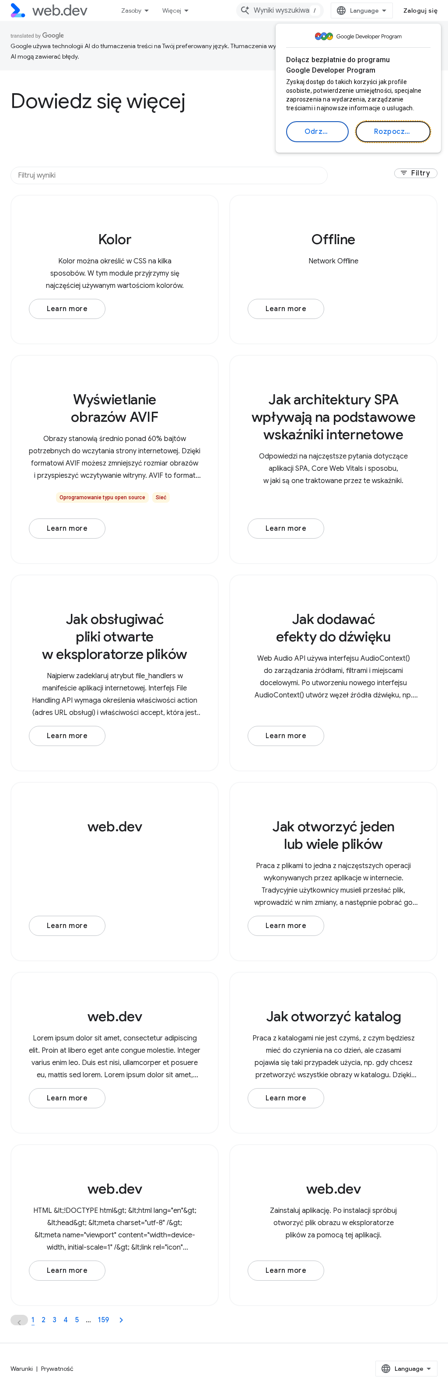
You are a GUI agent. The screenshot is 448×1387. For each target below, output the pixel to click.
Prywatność (57, 1368)
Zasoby (131, 10)
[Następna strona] (121, 1320)
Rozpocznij (393, 131)
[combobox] (280, 10)
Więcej (171, 10)
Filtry (415, 173)
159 (103, 1320)
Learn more (67, 309)
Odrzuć (317, 131)
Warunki (21, 1368)
